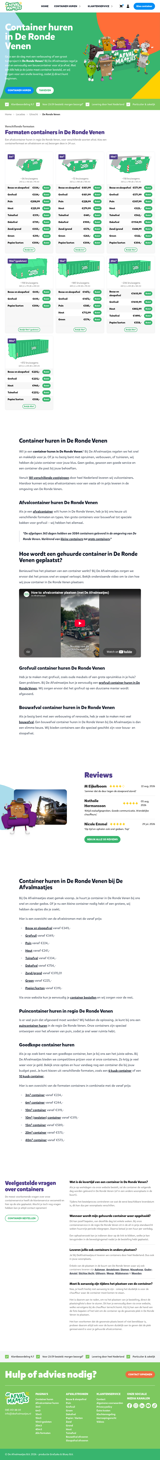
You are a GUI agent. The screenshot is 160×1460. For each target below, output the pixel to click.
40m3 (38, 1429)
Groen (29, 981)
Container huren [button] (65, 6)
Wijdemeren (122, 1273)
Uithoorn (100, 1273)
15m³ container (35, 1125)
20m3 (38, 1425)
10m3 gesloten (43, 1421)
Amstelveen (112, 1269)
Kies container (144, 6)
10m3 (38, 1414)
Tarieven (45, 90)
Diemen (125, 1269)
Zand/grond (33, 973)
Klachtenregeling (106, 1414)
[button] (100, 6)
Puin (28, 943)
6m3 (37, 1410)
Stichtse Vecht (86, 1273)
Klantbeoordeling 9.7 (22, 104)
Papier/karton (35, 988)
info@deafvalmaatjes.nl (18, 1413)
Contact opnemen (140, 1374)
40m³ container (36, 1140)
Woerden (137, 1273)
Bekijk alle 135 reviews (102, 839)
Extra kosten (103, 1410)
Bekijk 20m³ (131, 329)
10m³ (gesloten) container (43, 1117)
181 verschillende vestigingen (49, 478)
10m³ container (35, 1110)
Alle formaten (42, 1433)
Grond (69, 1425)
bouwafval (26, 722)
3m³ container (35, 1095)
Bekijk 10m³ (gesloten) (29, 329)
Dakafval (31, 966)
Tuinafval (31, 958)
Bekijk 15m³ (80, 329)
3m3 (37, 1406)
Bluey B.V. (67, 1454)
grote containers (99, 539)
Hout (28, 951)
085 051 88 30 (13, 1410)
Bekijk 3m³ (29, 250)
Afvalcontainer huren (47, 1403)
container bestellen (83, 997)
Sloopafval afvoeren (77, 1440)
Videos (100, 1421)
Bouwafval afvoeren (77, 1436)
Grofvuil (31, 936)
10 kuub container (31, 1076)
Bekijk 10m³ (131, 250)
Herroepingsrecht (106, 1418)
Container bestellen (22, 1218)
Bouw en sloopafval (38, 928)
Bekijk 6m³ (80, 250)
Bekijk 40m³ (29, 406)
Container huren (19, 90)
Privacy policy (104, 1406)
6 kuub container (120, 1071)
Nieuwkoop (136, 1269)
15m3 (38, 1418)
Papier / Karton (74, 1418)
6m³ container (35, 1102)
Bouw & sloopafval (76, 1399)
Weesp (110, 1273)
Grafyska (55, 1454)
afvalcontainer (43, 511)
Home (44, 6)
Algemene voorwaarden (110, 1403)
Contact (101, 1399)
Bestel (46, 187)
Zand (69, 1421)
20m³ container (35, 1132)
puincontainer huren (33, 1026)
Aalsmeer (100, 1269)
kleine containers (72, 539)
